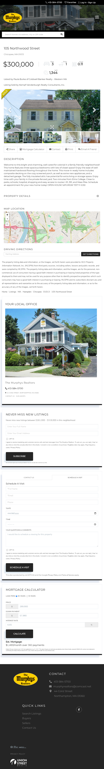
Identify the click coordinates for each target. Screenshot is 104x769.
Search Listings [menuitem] (31, 713)
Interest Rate (12, 621)
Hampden (27, 291)
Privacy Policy (15, 448)
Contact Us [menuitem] (29, 727)
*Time (8, 519)
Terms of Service (68, 575)
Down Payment (12, 611)
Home (4, 291)
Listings (12, 291)
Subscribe (19, 456)
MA (19, 291)
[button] (61, 34)
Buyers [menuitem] (26, 718)
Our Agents (20, 396)
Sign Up (92, 2)
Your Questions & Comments (18, 530)
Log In (83, 2)
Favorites (71, 2)
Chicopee (37, 291)
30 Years (21, 596)
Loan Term (10, 596)
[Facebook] (79, 710)
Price (8, 602)
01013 (46, 291)
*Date (8, 508)
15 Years (32, 596)
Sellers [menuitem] (26, 723)
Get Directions (91, 254)
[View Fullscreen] (7, 224)
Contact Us (9, 396)
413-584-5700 (55, 2)
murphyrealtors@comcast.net (72, 686)
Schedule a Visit (75, 477)
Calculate (19, 634)
